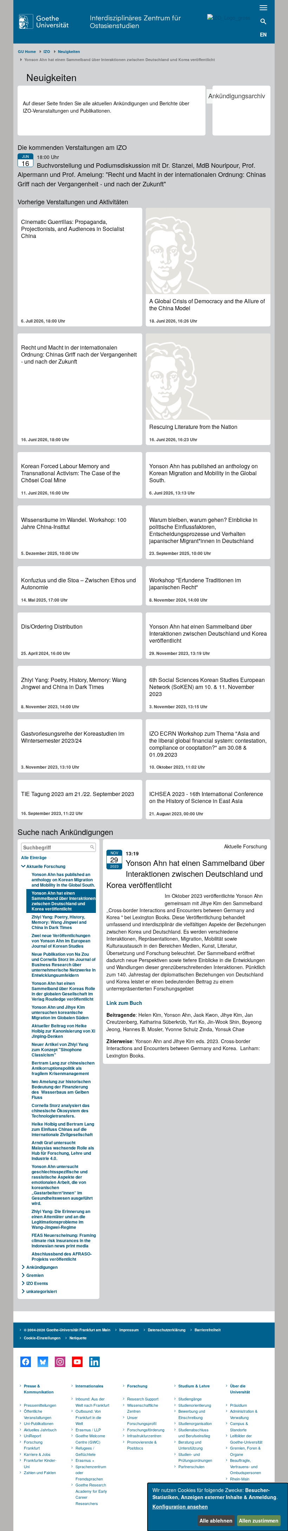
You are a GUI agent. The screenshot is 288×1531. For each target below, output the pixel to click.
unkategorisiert (41, 1291)
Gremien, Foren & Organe (245, 1451)
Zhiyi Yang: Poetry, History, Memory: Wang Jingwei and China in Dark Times (59, 922)
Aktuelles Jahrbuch (40, 1429)
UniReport (32, 1435)
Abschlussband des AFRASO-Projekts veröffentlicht (62, 1256)
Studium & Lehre (194, 1385)
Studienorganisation (195, 1423)
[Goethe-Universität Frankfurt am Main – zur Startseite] (52, 21)
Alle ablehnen (216, 1520)
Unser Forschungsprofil (141, 1420)
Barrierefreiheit (208, 1329)
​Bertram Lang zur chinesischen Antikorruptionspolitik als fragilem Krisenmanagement (63, 1068)
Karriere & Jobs (37, 1454)
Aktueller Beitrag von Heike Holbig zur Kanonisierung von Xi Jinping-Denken (63, 1030)
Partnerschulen (191, 1466)
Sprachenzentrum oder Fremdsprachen (91, 1473)
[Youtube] (77, 1361)
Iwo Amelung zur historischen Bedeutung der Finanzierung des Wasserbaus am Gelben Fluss (61, 1089)
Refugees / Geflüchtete (86, 1451)
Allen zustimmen (259, 1520)
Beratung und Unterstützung (190, 1445)
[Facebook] (25, 1361)
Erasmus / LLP (88, 1429)
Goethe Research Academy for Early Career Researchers (91, 1494)
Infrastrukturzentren (144, 1435)
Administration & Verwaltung (243, 1414)
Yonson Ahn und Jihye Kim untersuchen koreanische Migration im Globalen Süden (60, 1012)
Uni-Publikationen (38, 1423)
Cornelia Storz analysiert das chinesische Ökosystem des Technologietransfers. (61, 1110)
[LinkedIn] (94, 1361)
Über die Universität (240, 1389)
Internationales (89, 1385)
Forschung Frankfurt (33, 1445)
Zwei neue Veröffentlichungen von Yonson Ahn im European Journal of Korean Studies (61, 940)
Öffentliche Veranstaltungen (37, 1414)
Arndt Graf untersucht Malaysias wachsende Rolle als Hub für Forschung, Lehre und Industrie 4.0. (63, 1150)
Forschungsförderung (144, 1429)
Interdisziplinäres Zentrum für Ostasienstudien (135, 21)
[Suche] (92, 847)
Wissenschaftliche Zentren (142, 1408)
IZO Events (37, 1283)
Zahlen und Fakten (40, 1472)
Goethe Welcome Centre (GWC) (90, 1439)
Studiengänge (190, 1398)
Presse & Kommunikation (39, 1389)
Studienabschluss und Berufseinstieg (194, 1433)
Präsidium (238, 1405)
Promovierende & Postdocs (142, 1445)
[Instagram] (60, 1361)
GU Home (27, 51)
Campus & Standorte (239, 1426)
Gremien (35, 1275)
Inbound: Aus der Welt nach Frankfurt (92, 1402)
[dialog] (218, 1507)
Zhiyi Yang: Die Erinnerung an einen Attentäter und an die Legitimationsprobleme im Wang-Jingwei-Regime (61, 1219)
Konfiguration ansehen (180, 1506)
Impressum (129, 1329)
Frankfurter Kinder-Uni (40, 1463)
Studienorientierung (194, 1405)
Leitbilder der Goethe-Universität (246, 1439)
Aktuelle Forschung (45, 866)
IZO (47, 51)
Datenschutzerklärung (166, 1329)
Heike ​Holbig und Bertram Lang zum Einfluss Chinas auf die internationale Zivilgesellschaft (63, 1129)
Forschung (137, 1385)
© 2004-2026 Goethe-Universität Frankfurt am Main (67, 1329)
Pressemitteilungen (40, 1405)
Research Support (142, 1398)
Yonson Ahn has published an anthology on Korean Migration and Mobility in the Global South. (63, 879)
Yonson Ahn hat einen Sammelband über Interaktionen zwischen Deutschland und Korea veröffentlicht (64, 901)
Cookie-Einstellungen (42, 1338)
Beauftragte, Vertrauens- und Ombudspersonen (245, 1466)
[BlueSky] (43, 1361)
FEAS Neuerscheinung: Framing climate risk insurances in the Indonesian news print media (64, 1240)
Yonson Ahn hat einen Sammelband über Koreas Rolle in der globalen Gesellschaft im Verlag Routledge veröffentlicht (63, 991)
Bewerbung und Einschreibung (191, 1414)
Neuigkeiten (69, 51)
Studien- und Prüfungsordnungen (195, 1457)
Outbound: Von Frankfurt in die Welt (88, 1417)
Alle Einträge (34, 857)
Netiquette (78, 1338)
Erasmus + (85, 1460)
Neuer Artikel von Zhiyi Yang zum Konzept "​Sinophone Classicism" (60, 1049)
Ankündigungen (42, 1267)
